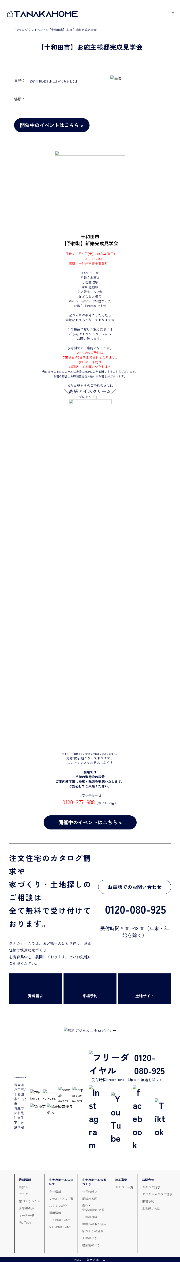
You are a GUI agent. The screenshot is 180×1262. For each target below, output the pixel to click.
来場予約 (148, 1201)
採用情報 (55, 1212)
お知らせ (25, 1187)
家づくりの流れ (92, 1231)
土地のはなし (91, 1238)
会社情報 (55, 1191)
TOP (17, 29)
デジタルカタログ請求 (157, 1194)
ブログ (23, 1194)
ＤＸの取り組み (59, 1219)
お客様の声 (26, 1208)
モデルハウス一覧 (61, 1198)
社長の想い (89, 1191)
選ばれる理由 (91, 1198)
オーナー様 (26, 1215)
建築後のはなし (92, 1245)
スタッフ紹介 (58, 1205)
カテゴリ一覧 (124, 1187)
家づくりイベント (34, 29)
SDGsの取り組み (60, 1226)
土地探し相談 (151, 1208)
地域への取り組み (94, 1224)
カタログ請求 (151, 1187)
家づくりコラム (29, 1201)
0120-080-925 (149, 1064)
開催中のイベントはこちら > (51, 124)
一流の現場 (89, 1217)
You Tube (25, 1222)
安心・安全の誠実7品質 (93, 1207)
